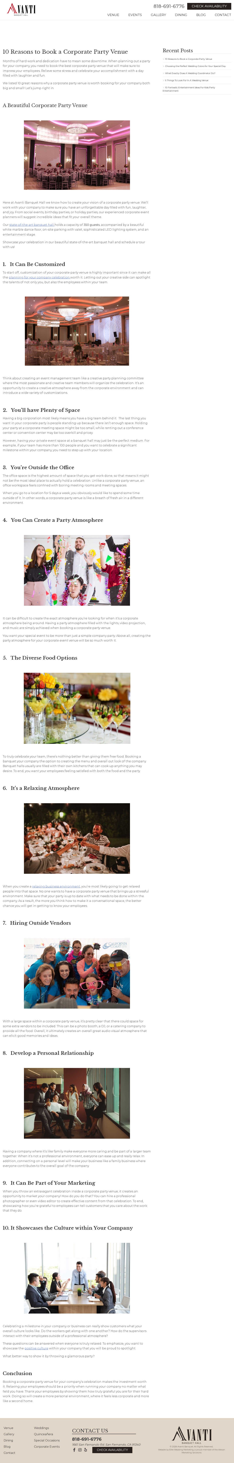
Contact (223, 15)
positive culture (36, 1348)
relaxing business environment (56, 886)
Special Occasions (47, 1440)
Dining (181, 15)
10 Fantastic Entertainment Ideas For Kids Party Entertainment (189, 89)
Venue (113, 15)
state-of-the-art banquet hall (31, 225)
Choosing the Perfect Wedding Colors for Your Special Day (195, 66)
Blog (201, 15)
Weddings (41, 1428)
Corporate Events (47, 1446)
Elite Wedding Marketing (181, 1449)
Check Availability (209, 6)
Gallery (158, 15)
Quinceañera (43, 1434)
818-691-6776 (169, 6)
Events (135, 15)
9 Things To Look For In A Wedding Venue (186, 80)
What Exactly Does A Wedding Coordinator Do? (190, 73)
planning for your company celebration (39, 277)
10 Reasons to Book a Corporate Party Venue (188, 59)
